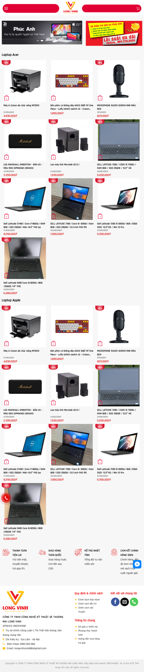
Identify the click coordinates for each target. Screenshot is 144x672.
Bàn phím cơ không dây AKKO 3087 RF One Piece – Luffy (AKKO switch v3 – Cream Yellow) (71, 107)
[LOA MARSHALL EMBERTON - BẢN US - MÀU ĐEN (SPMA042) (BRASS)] (25, 140)
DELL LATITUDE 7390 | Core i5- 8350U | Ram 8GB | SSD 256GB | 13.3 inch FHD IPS (72, 225)
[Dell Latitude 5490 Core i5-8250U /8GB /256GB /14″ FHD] (25, 258)
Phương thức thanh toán (87, 632)
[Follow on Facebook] (115, 602)
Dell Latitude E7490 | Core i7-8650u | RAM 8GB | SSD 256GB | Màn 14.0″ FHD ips (24, 225)
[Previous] (8, 33)
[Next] (76, 33)
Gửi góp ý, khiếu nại (88, 626)
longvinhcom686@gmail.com (30, 648)
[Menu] (6, 8)
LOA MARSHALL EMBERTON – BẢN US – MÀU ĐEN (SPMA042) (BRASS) (23, 166)
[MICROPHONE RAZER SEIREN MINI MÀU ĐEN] (118, 81)
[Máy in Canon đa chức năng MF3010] (25, 81)
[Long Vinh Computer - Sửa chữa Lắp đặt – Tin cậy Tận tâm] (70, 7)
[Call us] (134, 602)
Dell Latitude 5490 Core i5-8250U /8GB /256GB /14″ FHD (23, 284)
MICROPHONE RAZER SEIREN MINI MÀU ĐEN (116, 107)
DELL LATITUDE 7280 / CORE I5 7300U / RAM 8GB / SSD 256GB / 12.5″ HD (116, 166)
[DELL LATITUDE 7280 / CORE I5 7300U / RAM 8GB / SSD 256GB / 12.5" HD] (118, 140)
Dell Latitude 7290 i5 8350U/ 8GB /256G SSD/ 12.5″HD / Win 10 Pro (117, 225)
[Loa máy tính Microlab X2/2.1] (72, 140)
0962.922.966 (27, 644)
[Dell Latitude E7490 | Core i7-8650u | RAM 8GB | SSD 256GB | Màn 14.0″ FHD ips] (25, 199)
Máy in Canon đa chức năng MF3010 (21, 105)
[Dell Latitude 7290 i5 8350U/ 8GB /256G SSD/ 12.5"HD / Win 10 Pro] (118, 199)
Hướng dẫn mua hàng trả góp (89, 640)
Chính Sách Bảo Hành (89, 599)
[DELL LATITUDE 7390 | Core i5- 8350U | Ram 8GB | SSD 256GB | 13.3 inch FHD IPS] (72, 199)
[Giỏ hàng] (138, 8)
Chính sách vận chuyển (85, 609)
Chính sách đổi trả (87, 603)
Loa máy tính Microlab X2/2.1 (64, 164)
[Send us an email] (124, 602)
